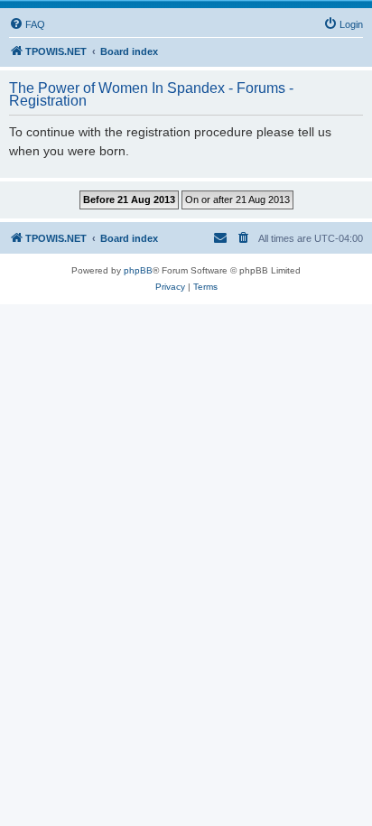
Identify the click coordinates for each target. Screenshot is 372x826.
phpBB (138, 270)
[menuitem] (27, 24)
